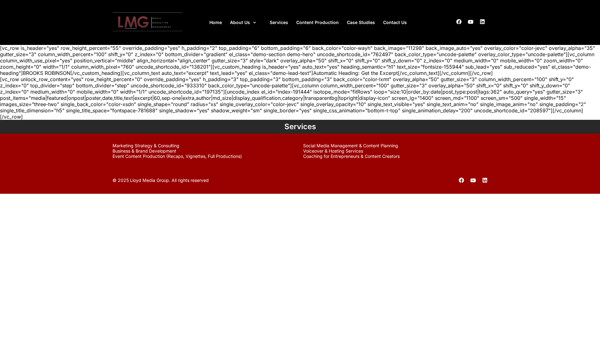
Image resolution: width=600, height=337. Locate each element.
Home (215, 22)
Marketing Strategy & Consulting (145, 145)
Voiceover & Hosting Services (333, 151)
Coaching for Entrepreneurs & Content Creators (351, 156)
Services (279, 22)
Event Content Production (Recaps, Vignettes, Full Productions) (177, 156)
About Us (240, 22)
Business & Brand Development (144, 151)
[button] (246, 22)
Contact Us (395, 22)
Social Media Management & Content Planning (350, 145)
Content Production (317, 22)
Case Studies (361, 22)
